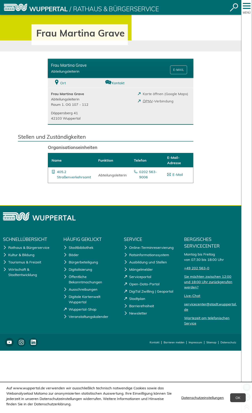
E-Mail (178, 70)
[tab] (72, 83)
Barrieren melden (174, 342)
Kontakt (154, 342)
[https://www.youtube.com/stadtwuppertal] (9, 342)
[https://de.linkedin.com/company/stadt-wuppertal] (33, 342)
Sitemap (211, 342)
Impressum (195, 342)
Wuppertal (48, 9)
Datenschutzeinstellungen (202, 397)
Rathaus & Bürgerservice (116, 9)
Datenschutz (228, 342)
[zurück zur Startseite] (15, 7)
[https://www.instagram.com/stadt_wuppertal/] (21, 342)
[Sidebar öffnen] (247, 6)
